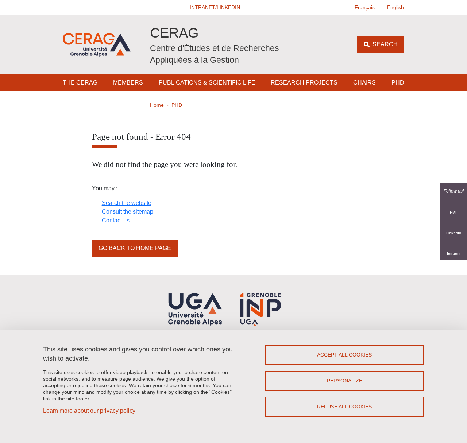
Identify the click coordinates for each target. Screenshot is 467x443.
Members (128, 82)
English (395, 7)
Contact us (116, 220)
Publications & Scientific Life (207, 82)
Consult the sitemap (127, 212)
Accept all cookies (344, 355)
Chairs (364, 82)
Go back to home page (135, 248)
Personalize (344, 381)
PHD (397, 82)
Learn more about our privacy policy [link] (89, 411)
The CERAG (80, 82)
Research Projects (304, 82)
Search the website (126, 203)
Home (157, 105)
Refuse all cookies (344, 406)
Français (365, 7)
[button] (215, 7)
